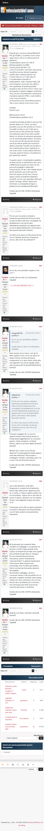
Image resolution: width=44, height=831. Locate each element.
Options (36, 39)
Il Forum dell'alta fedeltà (13, 25)
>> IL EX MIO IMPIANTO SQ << (21, 285)
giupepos (24, 700)
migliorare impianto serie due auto (11, 710)
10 (34, 727)
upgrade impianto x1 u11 (9, 700)
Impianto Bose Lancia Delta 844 (11, 726)
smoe (24, 690)
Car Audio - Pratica (30, 25)
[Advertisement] (22, 793)
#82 (40, 207)
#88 (40, 608)
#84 (40, 326)
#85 (40, 388)
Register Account (35, 18)
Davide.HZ (19, 48)
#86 (40, 481)
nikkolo (5, 219)
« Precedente (12, 31)
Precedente (8, 666)
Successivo (35, 666)
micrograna (23, 718)
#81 (40, 44)
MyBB (13, 822)
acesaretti (24, 727)
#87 (40, 540)
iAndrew (30, 822)
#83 (40, 266)
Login (20, 18)
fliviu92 (24, 710)
